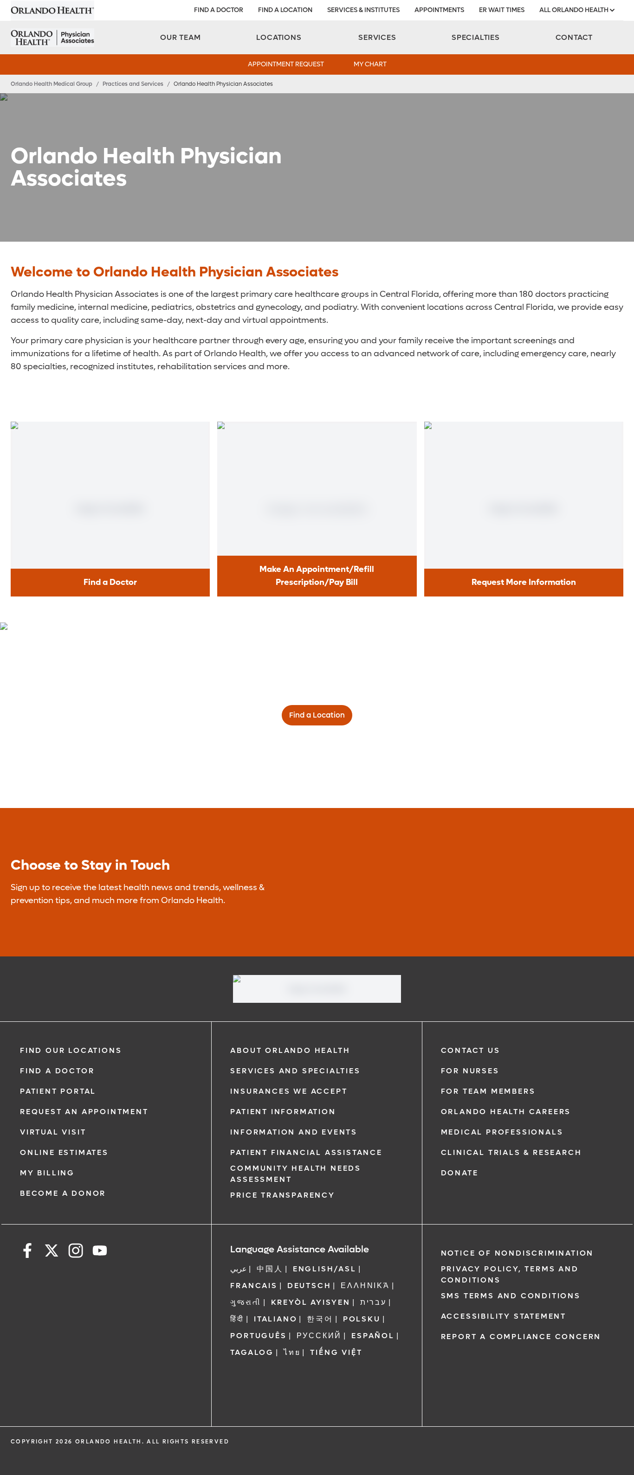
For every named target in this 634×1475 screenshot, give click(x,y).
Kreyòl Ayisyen (310, 1302)
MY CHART (370, 64)
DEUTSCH (309, 1285)
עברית (373, 1302)
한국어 (320, 1319)
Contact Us (470, 1050)
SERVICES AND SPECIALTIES (295, 1071)
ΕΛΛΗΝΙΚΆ (365, 1285)
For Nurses (470, 1071)
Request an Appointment (84, 1111)
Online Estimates (64, 1152)
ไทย (292, 1352)
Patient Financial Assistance (306, 1152)
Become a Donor (63, 1193)
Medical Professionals (502, 1132)
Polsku (362, 1319)
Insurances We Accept (288, 1091)
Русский (319, 1335)
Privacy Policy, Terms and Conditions (510, 1274)
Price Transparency (282, 1195)
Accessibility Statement (503, 1316)
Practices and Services (133, 84)
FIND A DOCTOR (218, 10)
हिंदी (237, 1319)
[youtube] (99, 1252)
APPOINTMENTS (439, 10)
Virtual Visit (53, 1132)
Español (373, 1335)
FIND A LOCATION (285, 10)
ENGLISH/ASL (324, 1269)
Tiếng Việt (336, 1352)
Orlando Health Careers (506, 1111)
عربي (238, 1269)
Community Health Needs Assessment (295, 1173)
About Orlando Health (290, 1050)
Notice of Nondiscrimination (517, 1253)
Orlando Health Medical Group (51, 84)
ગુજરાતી (245, 1302)
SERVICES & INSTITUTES (363, 10)
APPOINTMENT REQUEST (286, 64)
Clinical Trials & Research (511, 1152)
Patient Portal (58, 1091)
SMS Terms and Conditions (511, 1296)
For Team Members (488, 1091)
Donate (460, 1173)
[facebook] (27, 1252)
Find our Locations (71, 1050)
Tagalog (252, 1352)
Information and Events (293, 1132)
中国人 (270, 1269)
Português (258, 1335)
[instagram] (75, 1252)
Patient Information (283, 1111)
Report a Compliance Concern (521, 1336)
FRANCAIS (253, 1285)
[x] (51, 1252)
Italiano (275, 1319)
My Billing (47, 1173)
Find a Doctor (57, 1071)
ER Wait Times (501, 10)
